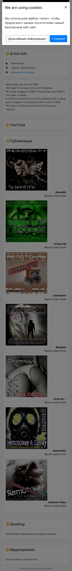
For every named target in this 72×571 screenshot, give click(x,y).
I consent (58, 39)
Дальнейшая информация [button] (27, 39)
